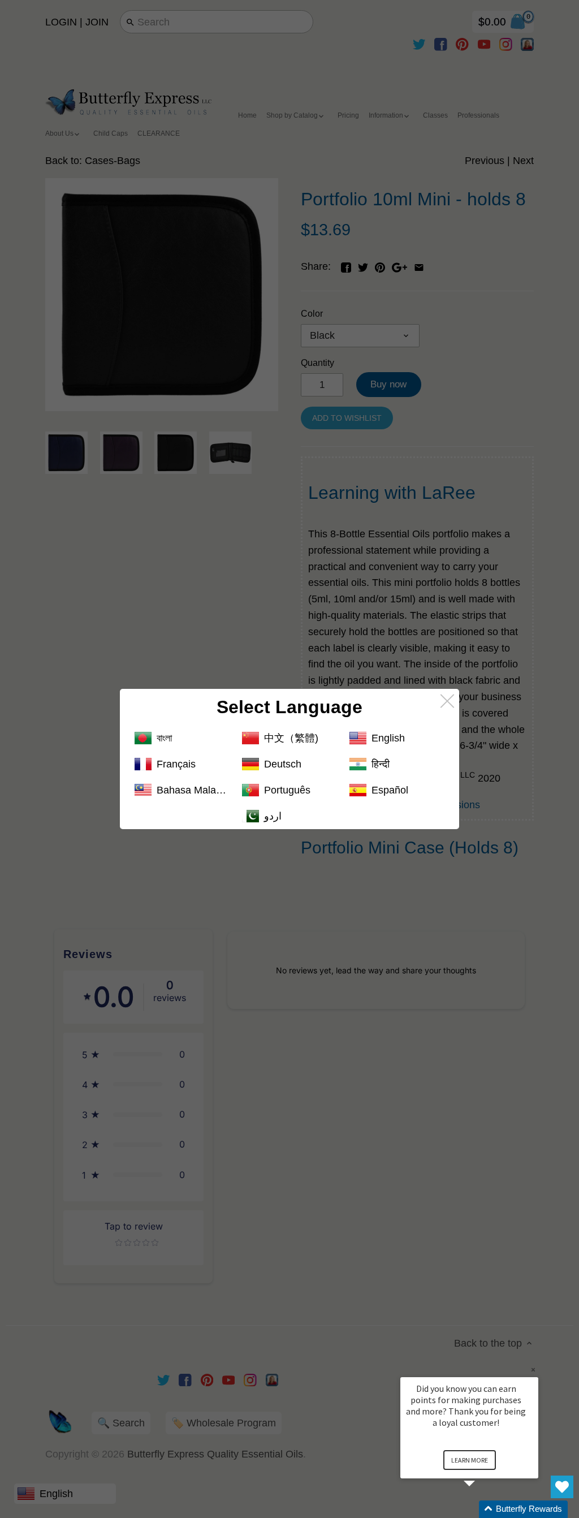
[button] (483, 1509)
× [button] (533, 1369)
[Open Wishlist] (562, 1487)
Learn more (469, 1460)
